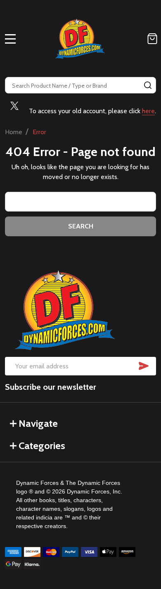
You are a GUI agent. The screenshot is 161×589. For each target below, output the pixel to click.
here (148, 111)
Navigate (38, 423)
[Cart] (152, 38)
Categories (42, 446)
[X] (14, 105)
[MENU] (10, 38)
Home (13, 132)
